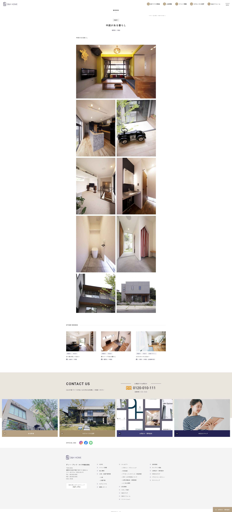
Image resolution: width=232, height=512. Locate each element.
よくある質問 (126, 483)
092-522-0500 (73, 474)
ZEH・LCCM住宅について (130, 477)
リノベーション (125, 499)
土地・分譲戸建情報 (105, 474)
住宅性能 (125, 471)
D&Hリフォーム (125, 496)
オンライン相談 (156, 467)
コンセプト (124, 464)
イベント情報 (103, 467)
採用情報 (154, 464)
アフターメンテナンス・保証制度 (132, 474)
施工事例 (155, 15)
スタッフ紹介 (125, 490)
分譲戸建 (102, 480)
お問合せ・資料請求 (158, 471)
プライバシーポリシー (158, 477)
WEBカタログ (156, 474)
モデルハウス (103, 484)
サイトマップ (156, 480)
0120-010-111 (80, 472)
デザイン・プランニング (129, 468)
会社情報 (124, 486)
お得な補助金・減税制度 (129, 480)
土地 (101, 477)
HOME (150, 15)
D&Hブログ (124, 493)
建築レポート (103, 487)
